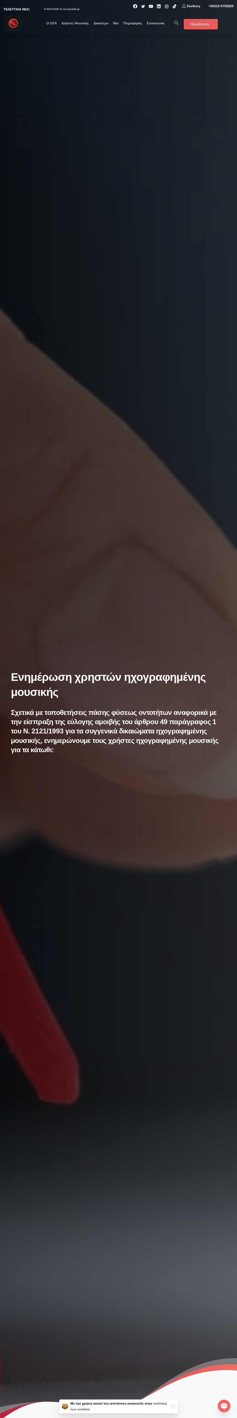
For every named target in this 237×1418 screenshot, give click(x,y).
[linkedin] (159, 6)
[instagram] (167, 6)
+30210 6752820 (221, 6)
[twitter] (143, 6)
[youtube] (151, 6)
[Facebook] (135, 6)
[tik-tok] (174, 6)
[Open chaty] (224, 1406)
